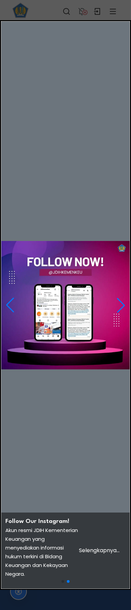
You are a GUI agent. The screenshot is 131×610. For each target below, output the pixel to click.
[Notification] (82, 10)
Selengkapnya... (99, 550)
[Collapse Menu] (113, 10)
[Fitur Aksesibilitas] (18, 591)
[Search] (66, 10)
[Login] (97, 10)
